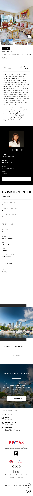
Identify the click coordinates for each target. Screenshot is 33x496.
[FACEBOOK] (12, 466)
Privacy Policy (24, 485)
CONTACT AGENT (16, 179)
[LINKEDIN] (16, 466)
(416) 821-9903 (7, 162)
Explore (16, 355)
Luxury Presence (16, 477)
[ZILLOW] (20, 466)
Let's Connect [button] (16, 398)
